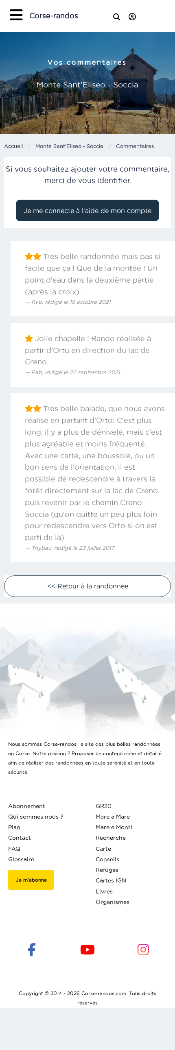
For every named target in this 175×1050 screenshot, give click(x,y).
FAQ (14, 848)
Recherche (111, 837)
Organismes (112, 902)
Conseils (107, 859)
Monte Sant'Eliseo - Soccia (69, 146)
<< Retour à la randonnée (87, 586)
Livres (104, 891)
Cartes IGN (111, 880)
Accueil (13, 146)
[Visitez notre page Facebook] (31, 949)
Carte (103, 848)
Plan (14, 827)
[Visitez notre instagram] (143, 949)
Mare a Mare (113, 816)
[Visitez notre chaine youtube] (87, 949)
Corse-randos (53, 16)
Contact (19, 837)
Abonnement (26, 806)
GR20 (104, 806)
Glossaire (21, 859)
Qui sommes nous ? (35, 816)
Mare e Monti (114, 827)
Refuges (107, 870)
